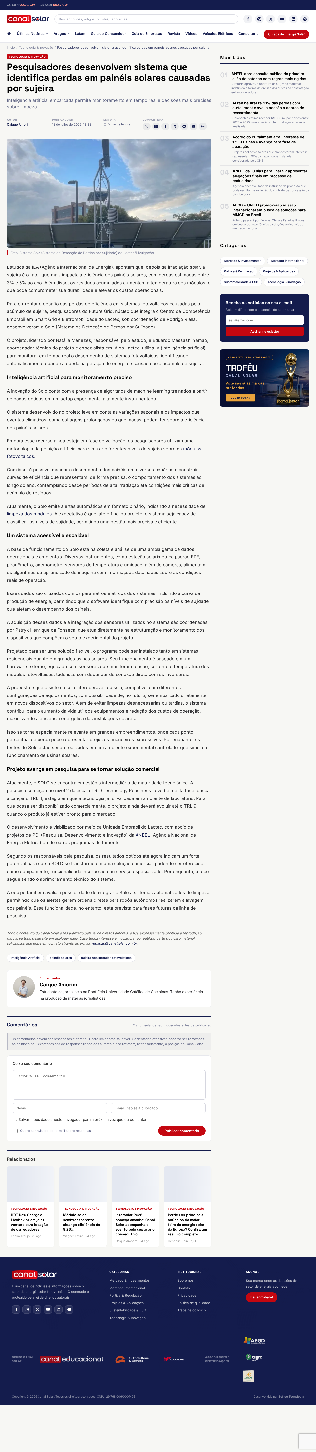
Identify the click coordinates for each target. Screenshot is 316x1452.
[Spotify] (304, 19)
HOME (9, 34)
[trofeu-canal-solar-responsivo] (264, 377)
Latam (80, 33)
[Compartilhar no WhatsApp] (147, 126)
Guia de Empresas (147, 33)
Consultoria (248, 33)
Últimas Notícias (31, 33)
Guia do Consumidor (108, 33)
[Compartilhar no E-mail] (194, 126)
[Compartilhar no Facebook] (165, 126)
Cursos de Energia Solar (286, 34)
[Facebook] (247, 19)
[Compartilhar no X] (175, 126)
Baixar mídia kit (261, 1297)
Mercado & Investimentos (242, 261)
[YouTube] (281, 19)
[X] (270, 19)
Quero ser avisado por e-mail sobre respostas (55, 1131)
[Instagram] (259, 19)
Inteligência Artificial (25, 958)
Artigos (60, 33)
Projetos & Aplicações (279, 271)
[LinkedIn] (293, 19)
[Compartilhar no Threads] (203, 126)
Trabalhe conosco (192, 1310)
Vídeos (191, 33)
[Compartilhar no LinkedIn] (156, 126)
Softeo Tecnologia (291, 1396)
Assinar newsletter (264, 331)
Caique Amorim (19, 124)
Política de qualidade (194, 1303)
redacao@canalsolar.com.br (114, 943)
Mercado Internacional (287, 261)
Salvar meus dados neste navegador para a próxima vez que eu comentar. (83, 1119)
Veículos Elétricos (218, 33)
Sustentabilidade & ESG (241, 282)
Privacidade (187, 1295)
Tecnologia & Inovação (36, 47)
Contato (184, 1288)
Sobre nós (186, 1280)
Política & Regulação (239, 271)
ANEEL (143, 835)
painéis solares (61, 958)
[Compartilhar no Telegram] (184, 126)
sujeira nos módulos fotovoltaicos (106, 958)
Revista (174, 33)
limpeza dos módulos (29, 513)
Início (11, 47)
